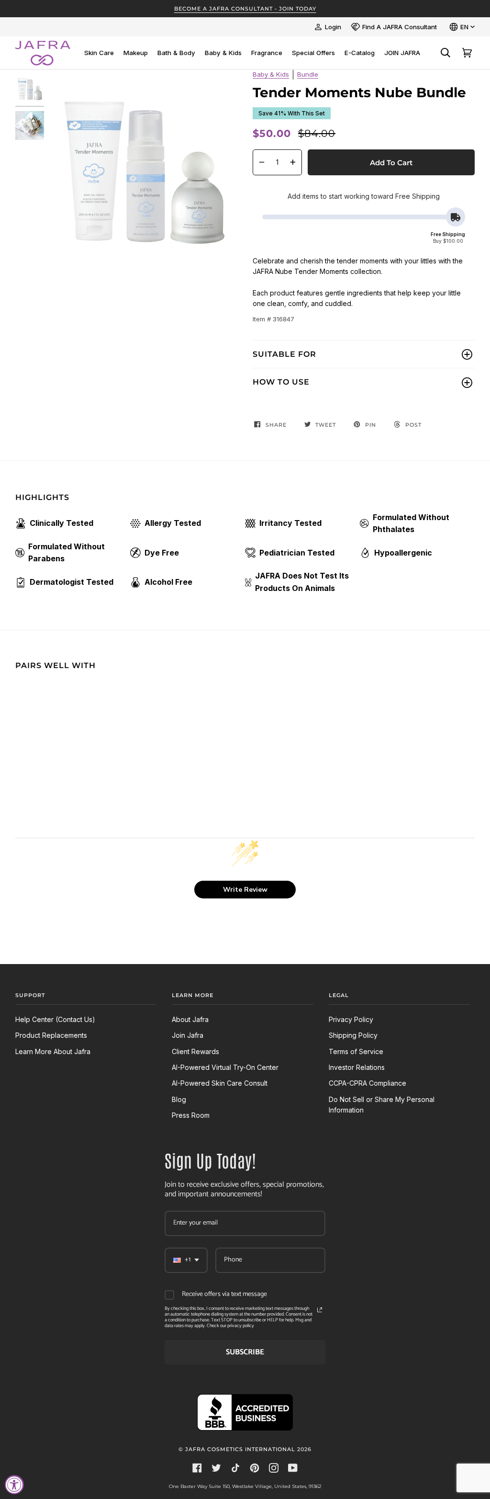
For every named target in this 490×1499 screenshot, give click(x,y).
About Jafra (190, 1019)
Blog (179, 1099)
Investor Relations (357, 1067)
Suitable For (284, 354)
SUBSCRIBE (245, 1352)
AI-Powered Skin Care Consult (219, 1083)
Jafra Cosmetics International (240, 1449)
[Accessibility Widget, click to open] (14, 1484)
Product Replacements (51, 1035)
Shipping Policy (353, 1035)
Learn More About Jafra (52, 1051)
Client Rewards (195, 1051)
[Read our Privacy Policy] (319, 1310)
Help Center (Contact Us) (55, 1019)
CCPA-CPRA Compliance (367, 1083)
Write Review (245, 889)
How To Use (281, 381)
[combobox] (186, 1260)
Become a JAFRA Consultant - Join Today (245, 8)
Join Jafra (187, 1035)
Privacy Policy (351, 1019)
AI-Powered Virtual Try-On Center (225, 1067)
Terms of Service (356, 1051)
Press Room (191, 1115)
